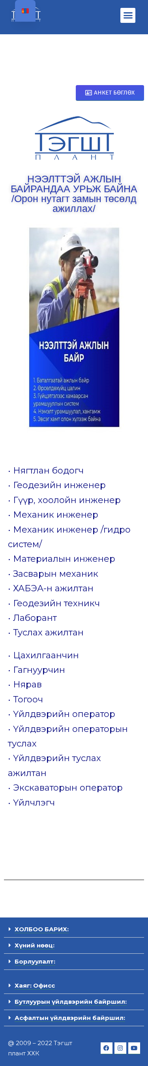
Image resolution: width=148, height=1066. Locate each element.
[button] (128, 15)
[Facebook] (106, 1048)
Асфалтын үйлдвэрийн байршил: (70, 1017)
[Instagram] (120, 1048)
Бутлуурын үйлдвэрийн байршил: (71, 1001)
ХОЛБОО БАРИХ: (42, 929)
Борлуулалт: (35, 961)
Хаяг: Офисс (35, 985)
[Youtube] (134, 1048)
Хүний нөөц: (34, 945)
